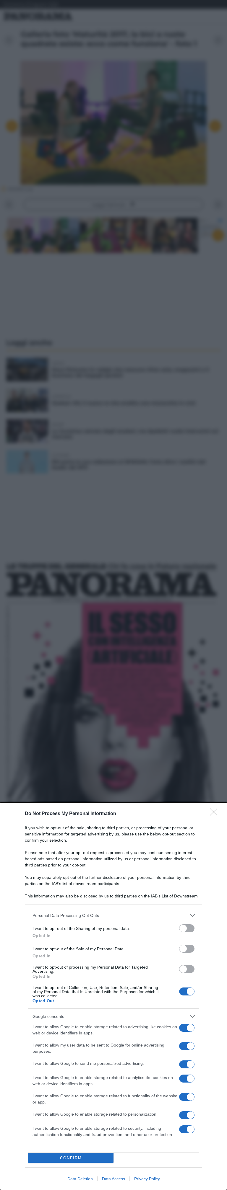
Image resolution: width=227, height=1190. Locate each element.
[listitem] (113, 915)
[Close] (215, 814)
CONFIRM (71, 1158)
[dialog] (113, 996)
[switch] (186, 928)
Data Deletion (80, 1178)
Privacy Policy (147, 1178)
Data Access (113, 1178)
